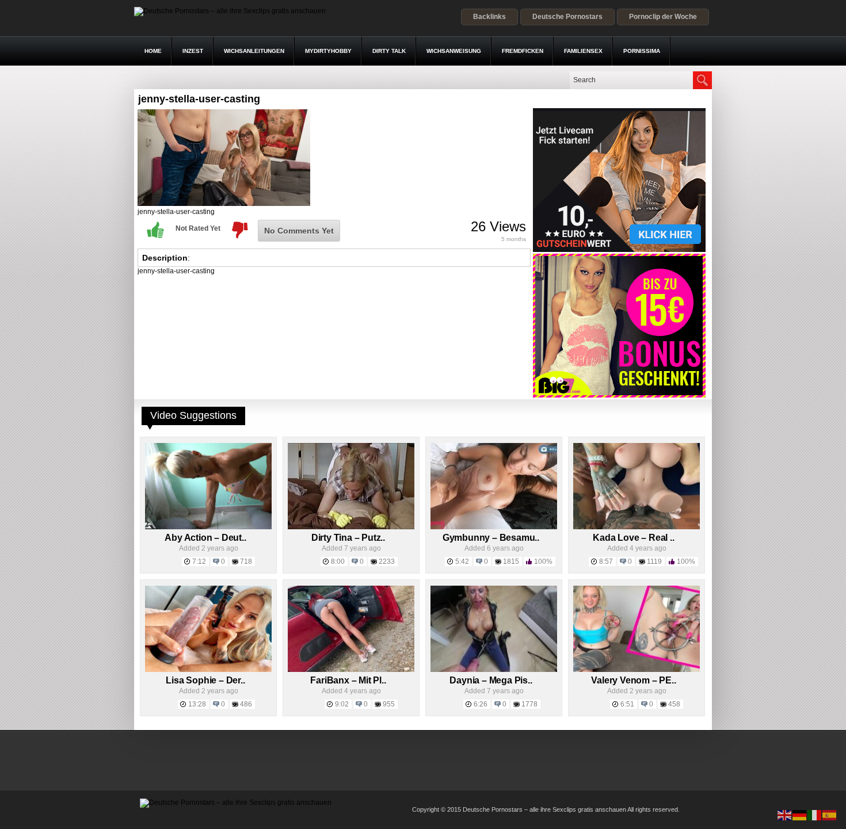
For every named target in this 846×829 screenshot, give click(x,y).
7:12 (199, 561)
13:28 (197, 704)
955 (389, 704)
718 (246, 561)
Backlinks (489, 17)
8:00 (338, 561)
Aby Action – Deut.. (205, 538)
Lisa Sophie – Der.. (205, 680)
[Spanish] (829, 815)
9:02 (342, 704)
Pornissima (641, 51)
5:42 (462, 561)
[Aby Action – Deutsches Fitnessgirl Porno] (208, 527)
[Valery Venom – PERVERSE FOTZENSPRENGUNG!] (636, 670)
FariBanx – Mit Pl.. (348, 680)
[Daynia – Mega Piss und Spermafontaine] (493, 670)
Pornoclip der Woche (663, 17)
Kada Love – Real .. (633, 538)
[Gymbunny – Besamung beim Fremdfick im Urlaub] (493, 527)
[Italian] (814, 815)
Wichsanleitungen (254, 51)
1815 (511, 561)
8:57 (606, 561)
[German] (799, 815)
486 (246, 704)
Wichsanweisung (453, 51)
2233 (387, 561)
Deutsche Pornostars (567, 17)
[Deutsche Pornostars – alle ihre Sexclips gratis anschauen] (230, 11)
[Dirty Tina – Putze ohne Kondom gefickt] (351, 527)
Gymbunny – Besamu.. (491, 538)
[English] (785, 815)
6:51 (627, 704)
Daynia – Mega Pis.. (490, 680)
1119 (654, 561)
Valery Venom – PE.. (633, 680)
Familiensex (583, 51)
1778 (529, 704)
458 (674, 704)
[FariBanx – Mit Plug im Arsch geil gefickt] (351, 670)
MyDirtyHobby (328, 51)
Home (153, 51)
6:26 (480, 704)
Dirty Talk (389, 51)
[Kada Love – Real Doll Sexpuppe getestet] (636, 527)
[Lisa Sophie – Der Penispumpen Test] (208, 670)
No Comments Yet (299, 230)
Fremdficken (522, 51)
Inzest (192, 51)
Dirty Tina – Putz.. (348, 538)
